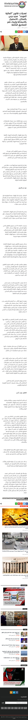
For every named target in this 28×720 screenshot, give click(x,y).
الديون (23, 498)
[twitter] (24, 32)
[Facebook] (17, 692)
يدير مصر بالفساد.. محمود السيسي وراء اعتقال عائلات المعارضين (15, 621)
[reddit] (21, 32)
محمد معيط (25, 499)
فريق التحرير (24, 623)
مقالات (9, 707)
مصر (17, 499)
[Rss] (11, 692)
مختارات (21, 499)
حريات (2, 707)
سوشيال (15, 707)
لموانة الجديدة (5, 498)
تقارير (18, 27)
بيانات (5, 707)
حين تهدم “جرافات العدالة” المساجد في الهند (10, 645)
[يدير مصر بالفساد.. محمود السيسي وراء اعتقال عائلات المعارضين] (14, 618)
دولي (12, 707)
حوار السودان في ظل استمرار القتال (12, 638)
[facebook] (27, 32)
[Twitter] (14, 692)
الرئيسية (25, 707)
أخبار (22, 707)
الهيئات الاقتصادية (12, 498)
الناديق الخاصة (18, 498)
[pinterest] (19, 32)
